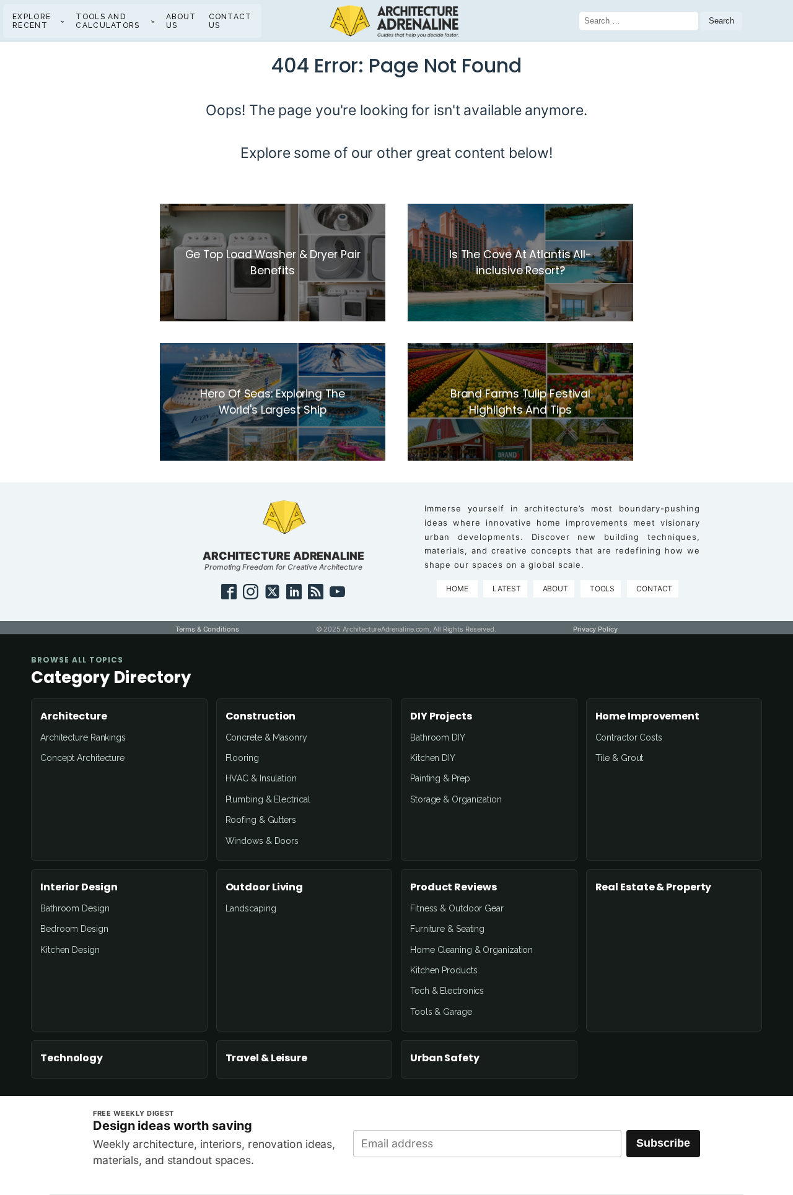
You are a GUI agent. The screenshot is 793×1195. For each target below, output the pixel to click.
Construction (261, 716)
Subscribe (663, 1143)
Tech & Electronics (447, 991)
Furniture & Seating (447, 929)
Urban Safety (445, 1058)
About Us (181, 21)
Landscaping (251, 908)
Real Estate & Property (653, 887)
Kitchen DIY (432, 758)
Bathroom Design (75, 908)
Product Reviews (453, 887)
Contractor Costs (628, 737)
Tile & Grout (619, 758)
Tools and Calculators (107, 21)
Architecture (73, 716)
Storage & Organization (456, 799)
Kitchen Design (70, 950)
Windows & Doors (262, 841)
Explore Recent (31, 21)
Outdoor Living (265, 887)
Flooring (242, 758)
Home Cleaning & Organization (471, 950)
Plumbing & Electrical (268, 799)
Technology (71, 1058)
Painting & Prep (440, 778)
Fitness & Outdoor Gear (457, 908)
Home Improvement (647, 716)
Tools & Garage (441, 1012)
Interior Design (79, 887)
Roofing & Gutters (261, 820)
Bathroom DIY (437, 737)
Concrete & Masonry (266, 737)
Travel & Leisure (266, 1058)
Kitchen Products (443, 970)
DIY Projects (441, 716)
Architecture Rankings (83, 737)
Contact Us (230, 21)
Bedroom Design (74, 929)
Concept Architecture (82, 758)
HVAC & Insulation (261, 778)
